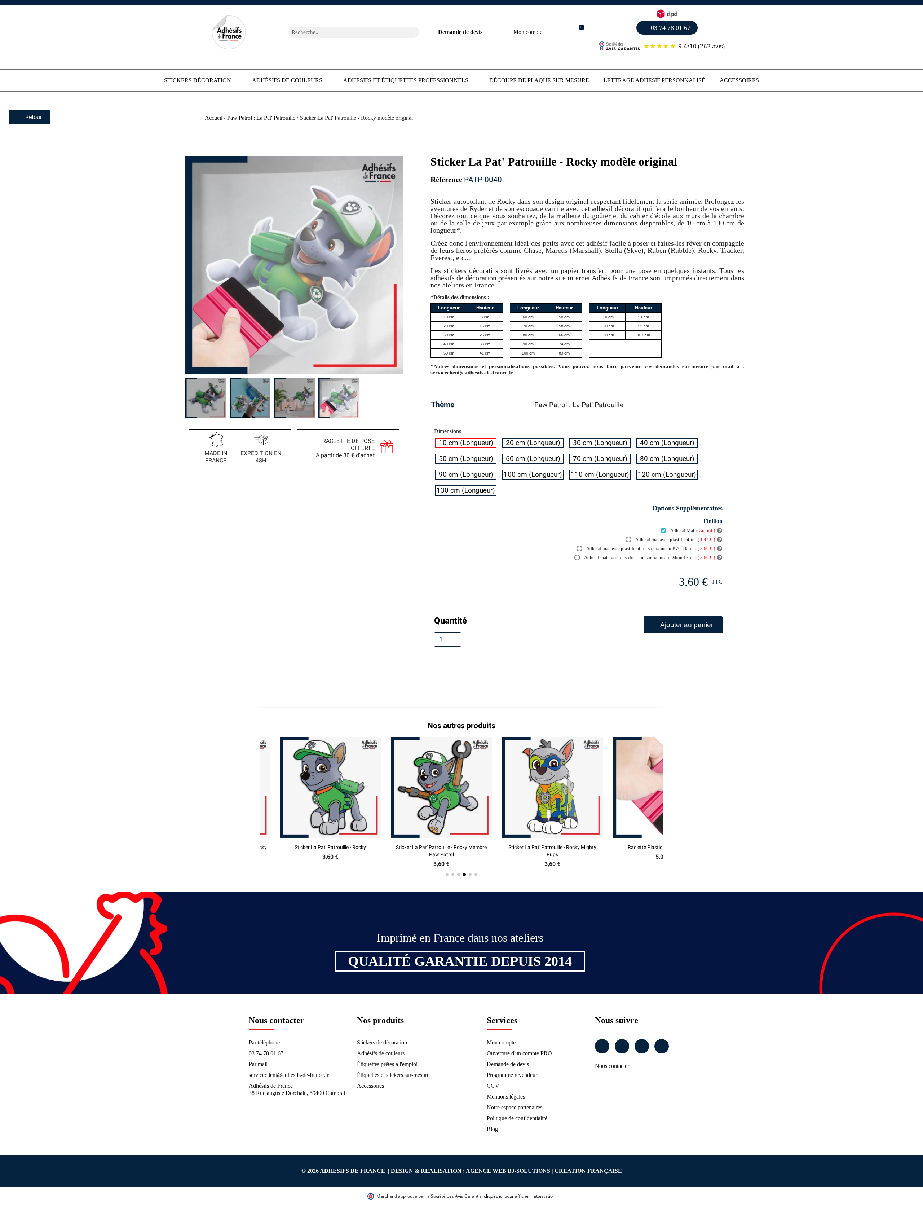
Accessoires (739, 80)
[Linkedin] (642, 1046)
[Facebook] (602, 1046)
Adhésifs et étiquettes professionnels (405, 80)
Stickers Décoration (197, 80)
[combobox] (344, 32)
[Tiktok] (661, 1046)
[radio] (465, 443)
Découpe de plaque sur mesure (539, 80)
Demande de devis (460, 32)
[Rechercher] (413, 32)
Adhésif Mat (692, 530)
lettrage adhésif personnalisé (654, 80)
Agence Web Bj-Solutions (508, 1171)
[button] (578, 32)
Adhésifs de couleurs (287, 80)
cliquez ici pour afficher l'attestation (519, 1196)
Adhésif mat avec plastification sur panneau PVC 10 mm (650, 548)
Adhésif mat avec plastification (675, 539)
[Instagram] (622, 1046)
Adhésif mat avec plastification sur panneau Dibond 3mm (649, 557)
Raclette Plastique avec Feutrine (552, 847)
